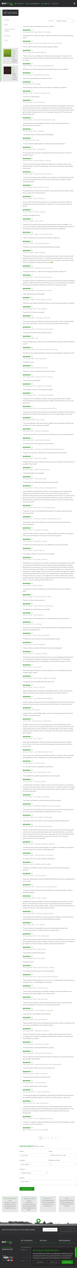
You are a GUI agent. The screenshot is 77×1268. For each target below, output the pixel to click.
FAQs (6, 40)
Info (60, 1247)
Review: (22, 1178)
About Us (47, 3)
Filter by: (51, 21)
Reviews (7, 36)
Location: (22, 1160)
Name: (22, 1151)
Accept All (67, 1262)
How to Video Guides (9, 30)
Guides (6, 20)
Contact (55, 3)
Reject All (54, 1262)
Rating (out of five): (54, 1160)
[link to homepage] (8, 3)
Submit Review (27, 1189)
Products (20, 3)
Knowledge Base (33, 3)
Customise (39, 1262)
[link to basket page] (74, 3)
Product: (22, 1169)
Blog (6, 24)
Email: (51, 1151)
